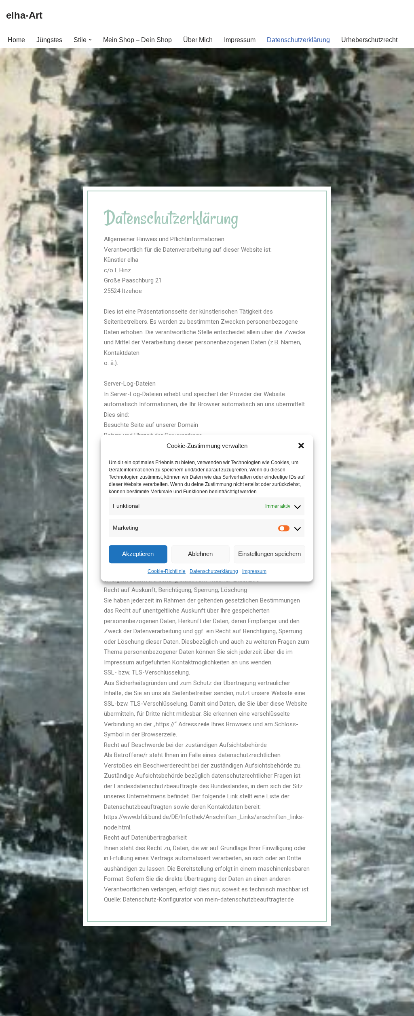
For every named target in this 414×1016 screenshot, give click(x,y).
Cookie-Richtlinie (167, 571)
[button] (301, 446)
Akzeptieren (138, 553)
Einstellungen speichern (269, 553)
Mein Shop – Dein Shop (137, 39)
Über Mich (198, 39)
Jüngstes (49, 39)
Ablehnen (200, 553)
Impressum (254, 571)
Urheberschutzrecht (369, 39)
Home (16, 39)
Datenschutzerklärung (214, 571)
